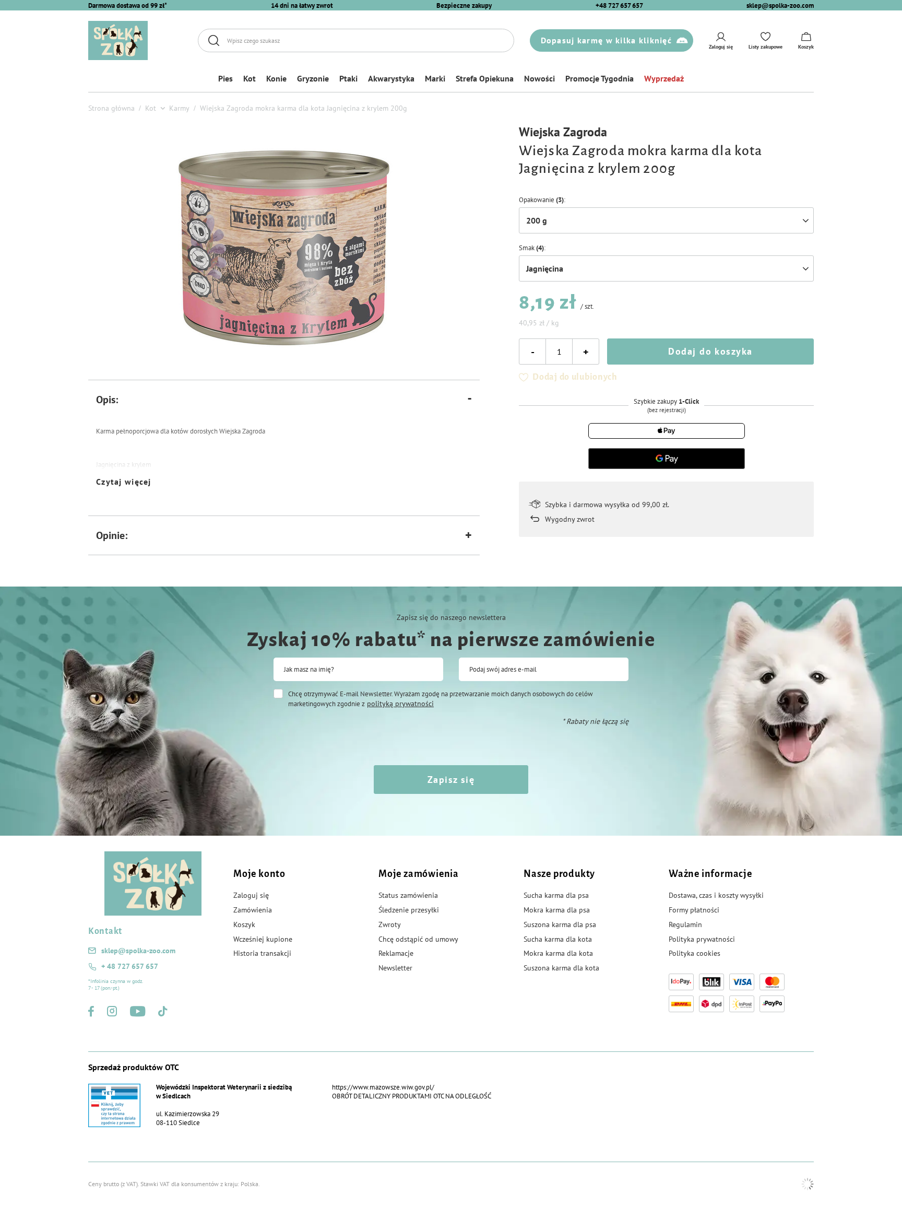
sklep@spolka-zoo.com (780, 5)
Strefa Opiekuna (485, 78)
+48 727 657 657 (619, 5)
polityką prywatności (400, 703)
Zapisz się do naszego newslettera (451, 617)
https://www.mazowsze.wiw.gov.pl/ (383, 1087)
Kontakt (105, 931)
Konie (276, 78)
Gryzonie (313, 78)
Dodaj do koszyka (710, 351)
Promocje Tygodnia (599, 78)
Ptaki (348, 78)
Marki (435, 78)
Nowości (539, 78)
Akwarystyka (391, 78)
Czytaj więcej (123, 481)
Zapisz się (451, 780)
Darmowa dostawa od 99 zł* (127, 5)
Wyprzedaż (664, 78)
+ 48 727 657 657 (129, 966)
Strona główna (111, 108)
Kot (249, 78)
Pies (225, 78)
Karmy (179, 108)
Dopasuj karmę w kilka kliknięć (606, 40)
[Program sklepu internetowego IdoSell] (807, 1184)
